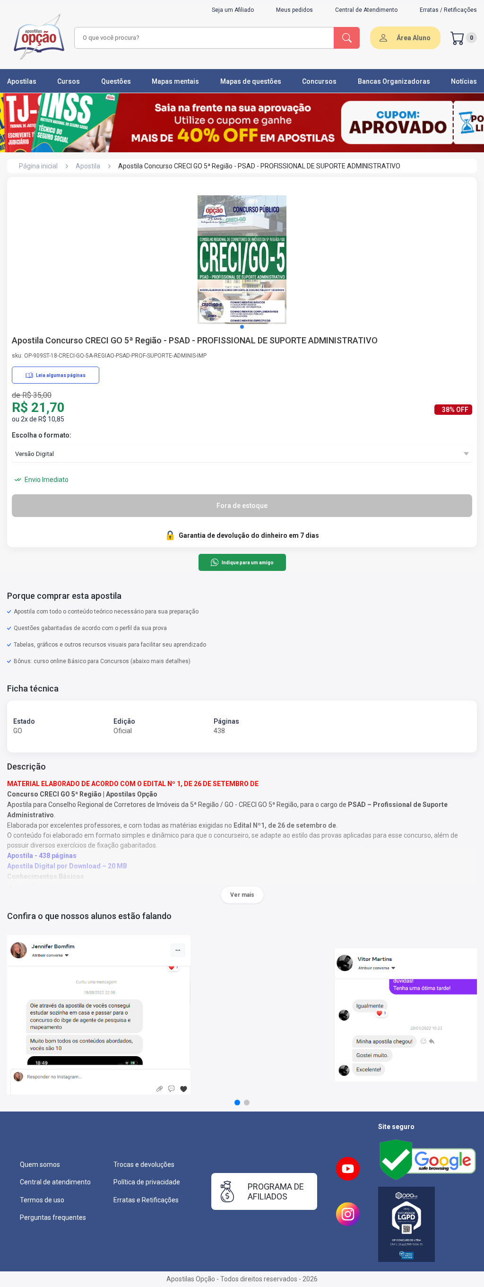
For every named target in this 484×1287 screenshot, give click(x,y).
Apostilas (21, 81)
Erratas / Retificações (448, 10)
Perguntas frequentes (53, 1217)
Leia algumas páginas (61, 375)
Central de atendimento (55, 1182)
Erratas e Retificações (146, 1200)
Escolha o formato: (41, 435)
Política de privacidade (146, 1182)
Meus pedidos (294, 10)
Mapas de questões (250, 81)
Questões (116, 81)
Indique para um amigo (247, 562)
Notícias (464, 81)
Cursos (68, 81)
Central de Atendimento (366, 10)
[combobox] (203, 37)
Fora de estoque (242, 505)
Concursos (319, 81)
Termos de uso (42, 1200)
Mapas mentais (175, 81)
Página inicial (38, 166)
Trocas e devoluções (143, 1164)
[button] (242, 327)
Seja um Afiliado (233, 10)
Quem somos (40, 1164)
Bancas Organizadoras (394, 81)
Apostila (88, 166)
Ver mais (242, 895)
